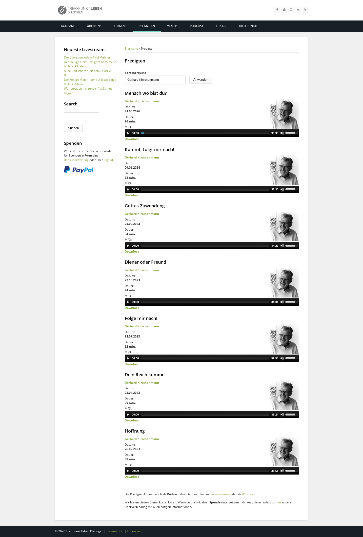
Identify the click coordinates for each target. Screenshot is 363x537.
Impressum (134, 531)
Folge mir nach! (141, 318)
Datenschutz (115, 531)
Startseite (131, 48)
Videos (172, 26)
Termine (120, 26)
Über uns (94, 26)
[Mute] (282, 133)
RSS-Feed (248, 494)
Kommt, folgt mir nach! (149, 149)
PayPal (108, 160)
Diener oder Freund (145, 262)
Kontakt (68, 26)
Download (132, 139)
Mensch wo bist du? (146, 93)
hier (278, 502)
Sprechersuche (135, 73)
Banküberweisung (76, 160)
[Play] (128, 133)
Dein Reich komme (144, 375)
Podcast (196, 26)
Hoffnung (135, 431)
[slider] (292, 132)
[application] (212, 133)
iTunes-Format (220, 494)
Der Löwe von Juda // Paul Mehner (87, 57)
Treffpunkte (248, 26)
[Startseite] (79, 11)
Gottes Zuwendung (145, 206)
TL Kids (221, 26)
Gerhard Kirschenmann (142, 101)
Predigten (147, 26)
